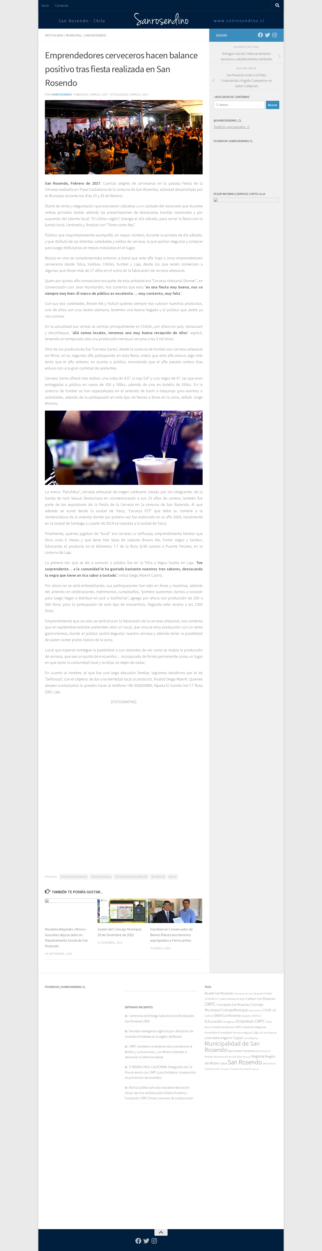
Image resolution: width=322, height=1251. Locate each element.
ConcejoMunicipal (234, 1010)
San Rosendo (95, 35)
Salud (223, 1063)
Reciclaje (246, 1056)
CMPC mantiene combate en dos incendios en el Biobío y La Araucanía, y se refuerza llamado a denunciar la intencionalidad (158, 1051)
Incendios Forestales (218, 1032)
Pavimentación (263, 1051)
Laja (255, 1032)
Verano (172, 876)
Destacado (54, 35)
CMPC (210, 1004)
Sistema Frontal (212, 1069)
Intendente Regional (242, 1032)
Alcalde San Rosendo (219, 993)
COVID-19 (269, 1010)
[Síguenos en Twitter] (267, 35)
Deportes (246, 1016)
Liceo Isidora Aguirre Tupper (224, 1038)
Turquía (234, 1069)
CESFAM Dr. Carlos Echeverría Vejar (225, 999)
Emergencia (229, 1021)
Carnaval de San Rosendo (74, 876)
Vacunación (245, 1069)
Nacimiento (235, 1051)
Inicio (45, 5)
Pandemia (249, 1051)
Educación (214, 1021)
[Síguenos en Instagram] (274, 35)
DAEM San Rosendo (227, 1015)
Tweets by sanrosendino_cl (231, 127)
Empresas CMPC (250, 1021)
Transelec (225, 1069)
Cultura (209, 1016)
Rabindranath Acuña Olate (228, 1056)
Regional (258, 1056)
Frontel (216, 1027)
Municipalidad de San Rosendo (131, 876)
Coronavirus (255, 1010)
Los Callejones (251, 1038)
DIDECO (256, 1016)
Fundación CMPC (231, 1027)
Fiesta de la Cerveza (101, 876)
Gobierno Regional (254, 1027)
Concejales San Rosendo (233, 1005)
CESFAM (268, 993)
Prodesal (209, 1056)
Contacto (61, 5)
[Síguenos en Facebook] (260, 35)
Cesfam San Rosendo (260, 999)
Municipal (74, 35)
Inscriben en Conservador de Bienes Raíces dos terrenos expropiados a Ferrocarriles (171, 935)
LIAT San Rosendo (268, 1032)
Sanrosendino (61, 94)
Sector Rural (269, 1063)
